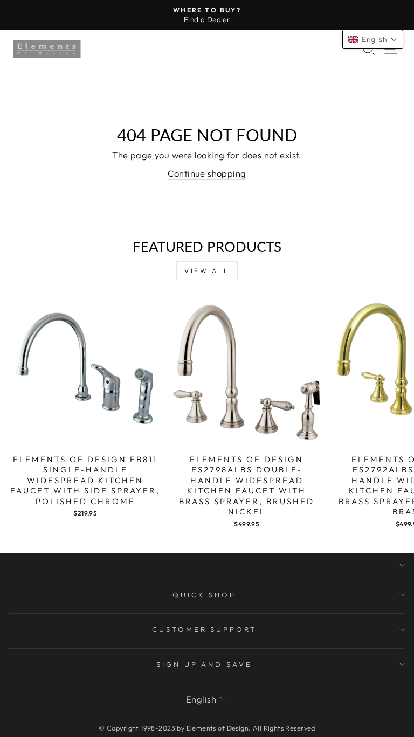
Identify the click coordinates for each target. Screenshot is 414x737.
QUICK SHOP (204, 594)
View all (207, 271)
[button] (373, 39)
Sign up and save (204, 664)
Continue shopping (207, 173)
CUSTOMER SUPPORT (204, 629)
